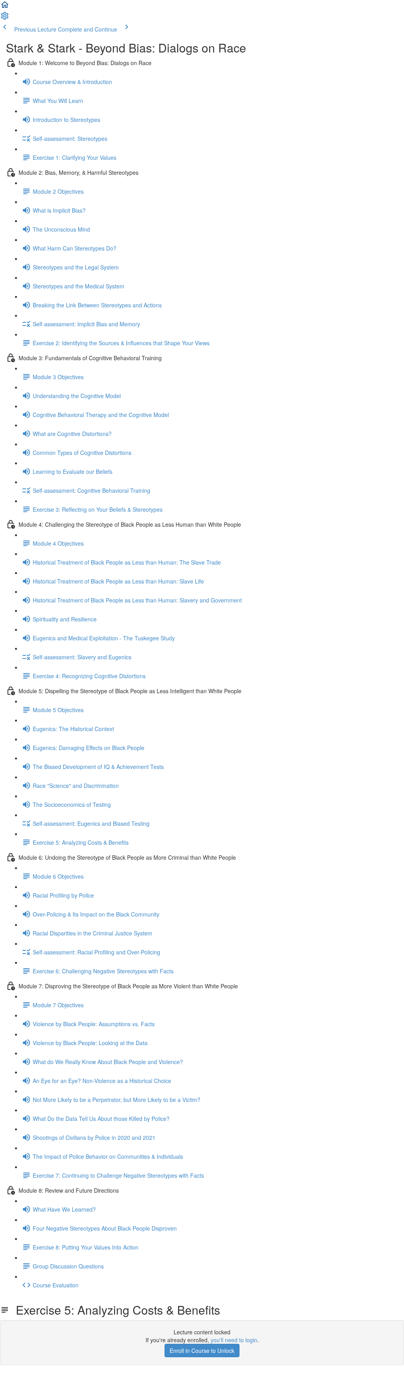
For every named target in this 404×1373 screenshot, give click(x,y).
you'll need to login (234, 1340)
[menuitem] (4, 18)
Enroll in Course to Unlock (202, 1350)
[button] (4, 7)
